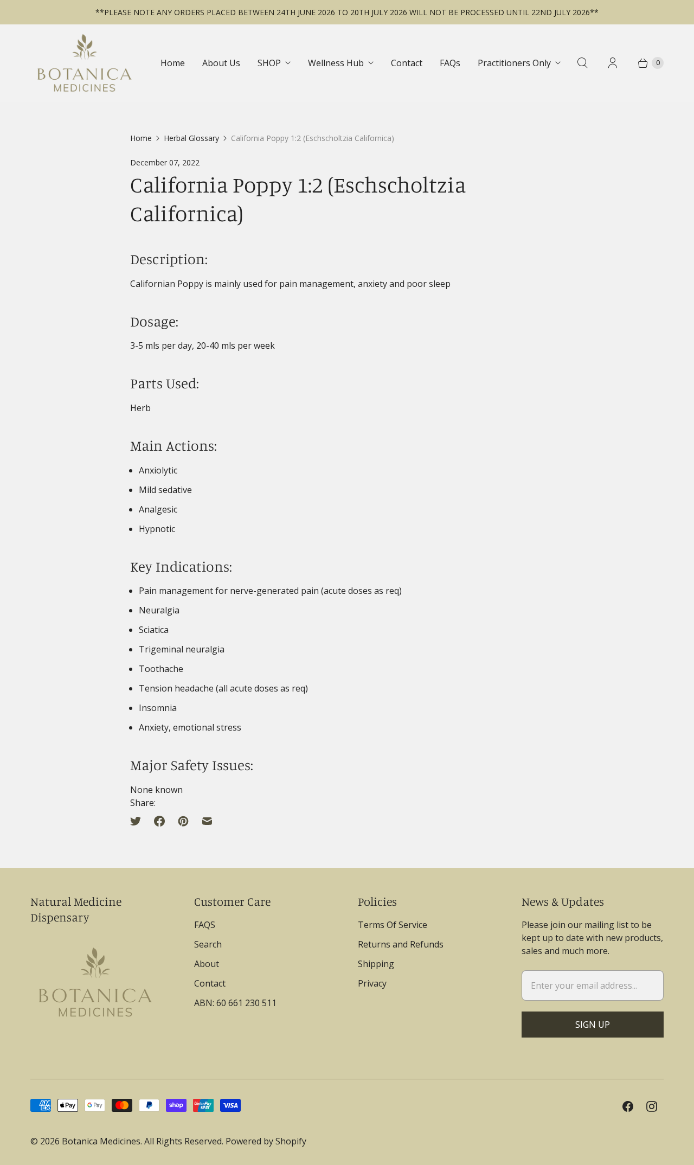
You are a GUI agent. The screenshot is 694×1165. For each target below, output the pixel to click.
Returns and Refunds (401, 944)
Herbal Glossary (191, 138)
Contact (406, 63)
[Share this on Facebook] (159, 821)
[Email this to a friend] (207, 821)
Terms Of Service (392, 925)
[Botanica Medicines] (84, 63)
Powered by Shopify (266, 1141)
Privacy (372, 983)
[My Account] (612, 63)
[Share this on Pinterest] (183, 821)
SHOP (269, 63)
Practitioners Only (514, 63)
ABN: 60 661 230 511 (235, 1003)
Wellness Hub (336, 63)
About (206, 964)
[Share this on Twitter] (138, 821)
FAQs (450, 63)
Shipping (376, 964)
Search (208, 944)
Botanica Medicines (101, 1141)
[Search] (582, 63)
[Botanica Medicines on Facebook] (628, 1106)
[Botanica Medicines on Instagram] (652, 1106)
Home (172, 63)
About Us (221, 63)
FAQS (204, 925)
